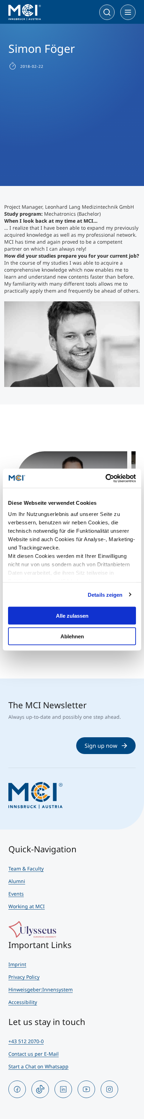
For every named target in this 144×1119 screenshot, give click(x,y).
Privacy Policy (23, 977)
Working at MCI (26, 906)
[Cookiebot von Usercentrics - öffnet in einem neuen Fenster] (105, 478)
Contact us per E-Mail (33, 1053)
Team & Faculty (26, 868)
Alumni (16, 881)
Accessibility (22, 1002)
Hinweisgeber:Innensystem (40, 989)
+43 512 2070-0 (26, 1041)
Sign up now (101, 745)
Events (16, 893)
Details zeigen (105, 594)
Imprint (17, 964)
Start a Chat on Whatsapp (38, 1066)
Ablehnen (72, 636)
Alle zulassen (72, 616)
